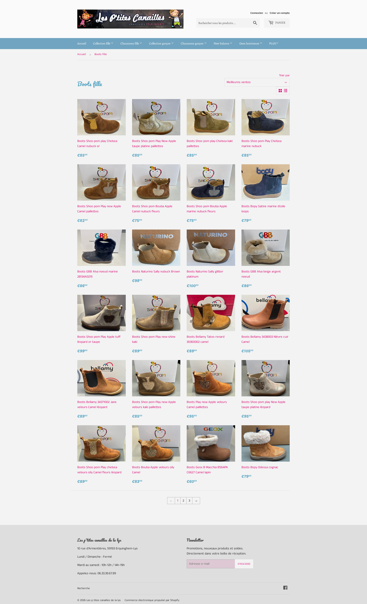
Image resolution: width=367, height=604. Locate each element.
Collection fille (102, 43)
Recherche (83, 588)
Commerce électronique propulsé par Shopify (152, 600)
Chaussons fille (130, 43)
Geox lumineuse (249, 43)
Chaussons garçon (192, 43)
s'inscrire (244, 564)
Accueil (81, 43)
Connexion (256, 13)
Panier (280, 23)
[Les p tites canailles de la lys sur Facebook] (285, 588)
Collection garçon (160, 43)
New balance (222, 43)
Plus (272, 43)
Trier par (284, 75)
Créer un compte (280, 13)
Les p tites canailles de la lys (103, 600)
